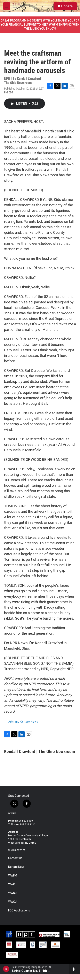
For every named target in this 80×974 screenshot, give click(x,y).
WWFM (12, 813)
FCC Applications (19, 910)
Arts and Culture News (23, 721)
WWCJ (12, 901)
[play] (6, 969)
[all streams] (74, 969)
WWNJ (12, 893)
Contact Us (15, 858)
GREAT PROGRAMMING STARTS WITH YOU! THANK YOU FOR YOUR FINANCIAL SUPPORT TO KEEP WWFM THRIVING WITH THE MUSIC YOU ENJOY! (40, 24)
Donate (67, 6)
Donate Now (16, 866)
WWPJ (12, 884)
